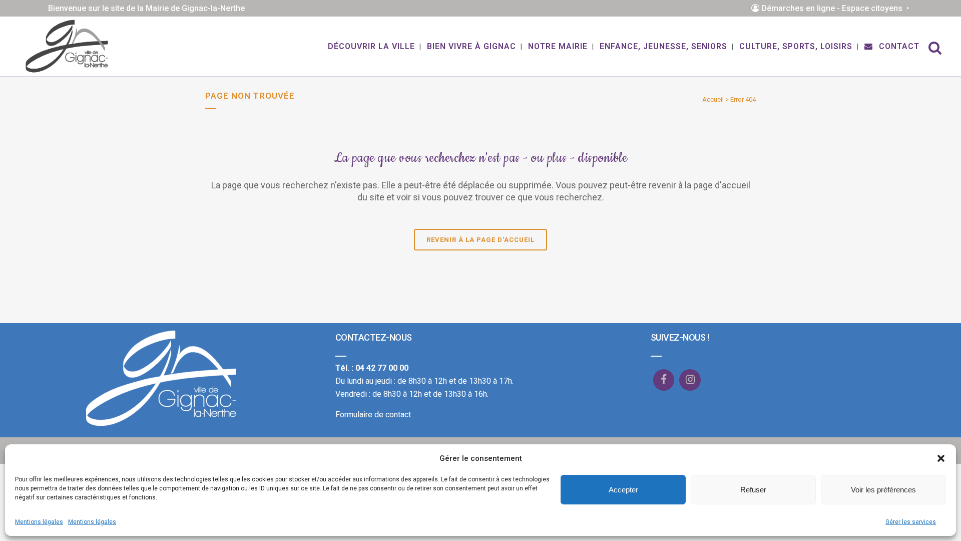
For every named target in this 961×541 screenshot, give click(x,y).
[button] (941, 458)
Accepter (623, 489)
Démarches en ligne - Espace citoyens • (836, 8)
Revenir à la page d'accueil (480, 239)
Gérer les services (910, 521)
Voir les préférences (883, 489)
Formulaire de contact (373, 414)
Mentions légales (39, 521)
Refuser (753, 489)
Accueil (713, 99)
